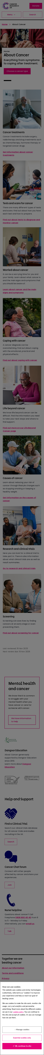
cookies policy (18, 1012)
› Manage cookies (22, 1030)
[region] (22, 1018)
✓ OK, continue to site (22, 1046)
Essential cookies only (22, 1038)
